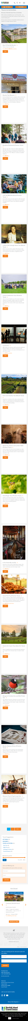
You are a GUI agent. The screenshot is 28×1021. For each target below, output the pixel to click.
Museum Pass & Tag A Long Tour (12, 796)
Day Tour (5, 845)
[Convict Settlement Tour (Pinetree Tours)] (14, 283)
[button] (2, 905)
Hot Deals (5, 839)
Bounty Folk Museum (9, 95)
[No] (26, 1016)
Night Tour (5, 847)
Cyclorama (6, 345)
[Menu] (24, 3)
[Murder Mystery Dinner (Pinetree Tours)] (14, 734)
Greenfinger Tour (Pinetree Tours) (12, 496)
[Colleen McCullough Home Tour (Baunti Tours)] (14, 233)
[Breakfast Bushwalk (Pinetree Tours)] (14, 133)
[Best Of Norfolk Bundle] (14, 33)
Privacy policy (16, 1018)
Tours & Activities (8, 843)
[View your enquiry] (20, 2)
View (5, 51)
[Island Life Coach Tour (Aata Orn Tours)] (14, 634)
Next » (17, 829)
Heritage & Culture (7, 849)
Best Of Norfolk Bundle (9, 45)
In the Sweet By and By (9, 562)
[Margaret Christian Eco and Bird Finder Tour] (14, 684)
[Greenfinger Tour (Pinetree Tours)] (14, 484)
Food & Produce (7, 851)
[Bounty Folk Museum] (14, 83)
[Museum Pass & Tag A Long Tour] (14, 784)
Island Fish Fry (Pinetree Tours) (11, 596)
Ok (9, 1018)
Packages (5, 841)
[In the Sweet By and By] (14, 542)
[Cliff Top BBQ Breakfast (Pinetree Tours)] (14, 183)
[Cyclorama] (14, 333)
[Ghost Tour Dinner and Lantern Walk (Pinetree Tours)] (14, 434)
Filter (5, 859)
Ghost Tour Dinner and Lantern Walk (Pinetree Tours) (13, 446)
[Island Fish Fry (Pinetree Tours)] (14, 584)
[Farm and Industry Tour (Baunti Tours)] (14, 383)
